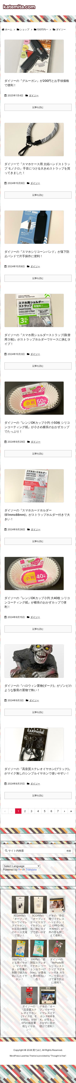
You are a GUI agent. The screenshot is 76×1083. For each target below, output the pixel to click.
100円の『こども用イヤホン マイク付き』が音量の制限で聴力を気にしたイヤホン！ (19, 969)
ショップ (24, 29)
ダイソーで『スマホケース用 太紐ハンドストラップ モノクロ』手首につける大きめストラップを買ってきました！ (37, 168)
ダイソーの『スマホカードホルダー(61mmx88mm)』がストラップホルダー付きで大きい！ (37, 514)
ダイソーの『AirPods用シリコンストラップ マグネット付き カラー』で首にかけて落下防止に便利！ (56, 971)
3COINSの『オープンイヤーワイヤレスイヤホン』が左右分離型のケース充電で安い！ (19, 925)
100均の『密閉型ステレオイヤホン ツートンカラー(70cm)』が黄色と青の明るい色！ (38, 969)
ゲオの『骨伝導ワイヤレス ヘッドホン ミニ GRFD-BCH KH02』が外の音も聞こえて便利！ (56, 925)
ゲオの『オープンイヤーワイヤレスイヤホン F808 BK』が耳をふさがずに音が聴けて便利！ (47, 1016)
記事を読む (38, 107)
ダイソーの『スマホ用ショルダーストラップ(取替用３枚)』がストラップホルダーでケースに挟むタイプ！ (37, 339)
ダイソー (34, 95)
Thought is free (58, 1056)
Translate (31, 869)
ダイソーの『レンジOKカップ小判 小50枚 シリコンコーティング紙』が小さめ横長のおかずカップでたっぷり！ (37, 427)
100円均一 (42, 29)
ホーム (8, 29)
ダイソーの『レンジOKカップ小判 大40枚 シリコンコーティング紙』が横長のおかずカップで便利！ (37, 602)
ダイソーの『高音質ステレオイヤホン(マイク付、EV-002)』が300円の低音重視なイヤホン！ (29, 1018)
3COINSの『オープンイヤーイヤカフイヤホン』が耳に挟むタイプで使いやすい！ (38, 925)
